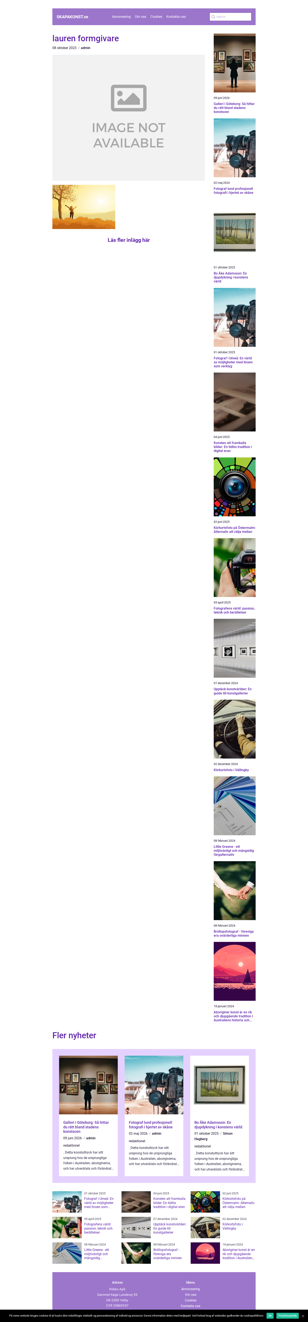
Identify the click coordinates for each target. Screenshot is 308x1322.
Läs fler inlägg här (129, 240)
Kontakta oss (176, 17)
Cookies (156, 17)
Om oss (140, 17)
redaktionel (71, 1145)
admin (85, 48)
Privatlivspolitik (287, 1315)
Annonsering (121, 17)
